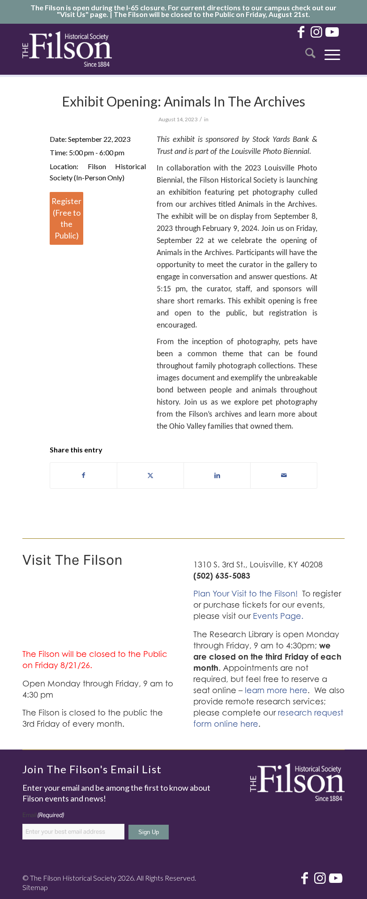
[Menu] (332, 49)
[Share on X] (150, 475)
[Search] (310, 49)
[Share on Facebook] (83, 475)
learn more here (276, 690)
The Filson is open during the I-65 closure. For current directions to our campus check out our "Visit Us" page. (183, 10)
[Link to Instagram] (316, 31)
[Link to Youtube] (332, 31)
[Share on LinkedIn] (217, 475)
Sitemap (35, 887)
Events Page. (278, 616)
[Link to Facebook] (300, 31)
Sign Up (148, 832)
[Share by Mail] (284, 475)
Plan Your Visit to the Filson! (245, 593)
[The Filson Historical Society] (67, 49)
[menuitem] (310, 49)
